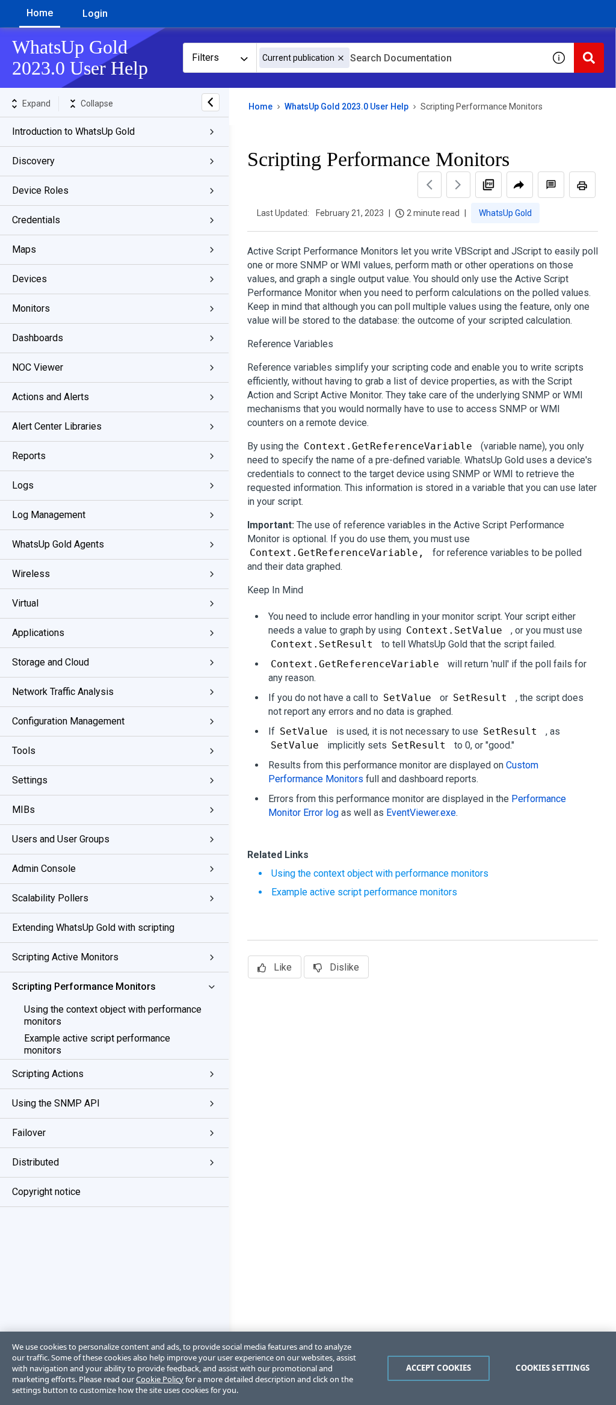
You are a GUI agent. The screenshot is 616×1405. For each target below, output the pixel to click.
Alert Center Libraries (57, 426)
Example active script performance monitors (97, 1044)
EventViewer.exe (421, 812)
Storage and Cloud (50, 662)
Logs (23, 485)
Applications (38, 632)
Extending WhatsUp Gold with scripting (93, 927)
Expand (36, 103)
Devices (29, 279)
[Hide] (211, 102)
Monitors (31, 308)
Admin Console (44, 868)
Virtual (25, 603)
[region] (308, 1368)
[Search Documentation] (589, 58)
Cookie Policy (159, 1379)
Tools (23, 750)
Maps (24, 249)
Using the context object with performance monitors (113, 1015)
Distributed (35, 1162)
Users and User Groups (60, 839)
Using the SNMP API (56, 1103)
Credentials (36, 220)
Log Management (48, 514)
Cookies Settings (553, 1367)
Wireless (31, 573)
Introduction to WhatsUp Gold (73, 131)
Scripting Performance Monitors (84, 986)
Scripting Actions (48, 1073)
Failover (29, 1132)
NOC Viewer (37, 367)
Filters (205, 57)
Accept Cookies (439, 1367)
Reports (29, 456)
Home (39, 13)
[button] (340, 58)
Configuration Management (68, 721)
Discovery (33, 161)
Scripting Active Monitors (65, 957)
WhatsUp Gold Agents (58, 544)
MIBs (23, 809)
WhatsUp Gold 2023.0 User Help (346, 106)
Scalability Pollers (50, 898)
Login (95, 13)
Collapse (97, 103)
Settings (30, 780)
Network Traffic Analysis (63, 691)
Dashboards (37, 338)
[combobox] (400, 58)
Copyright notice (46, 1191)
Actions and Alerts (50, 397)
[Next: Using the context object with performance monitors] (458, 185)
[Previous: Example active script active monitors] (429, 185)
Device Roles (40, 190)
